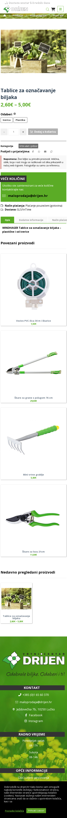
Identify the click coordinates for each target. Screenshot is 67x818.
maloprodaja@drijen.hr (36, 702)
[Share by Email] (45, 151)
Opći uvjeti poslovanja (33, 777)
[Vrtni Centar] (15, 9)
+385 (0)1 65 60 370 (36, 695)
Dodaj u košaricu (45, 131)
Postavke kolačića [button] (14, 810)
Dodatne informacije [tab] (31, 219)
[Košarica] (53, 9)
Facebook (35, 715)
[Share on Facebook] (33, 151)
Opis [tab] (7, 219)
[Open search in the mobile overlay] (47, 9)
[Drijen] (4, 15)
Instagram (35, 721)
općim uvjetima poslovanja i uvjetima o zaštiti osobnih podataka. (33, 803)
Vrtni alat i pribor (28, 146)
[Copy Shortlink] (51, 151)
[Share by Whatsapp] (39, 151)
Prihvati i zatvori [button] (36, 810)
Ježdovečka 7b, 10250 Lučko (35, 709)
